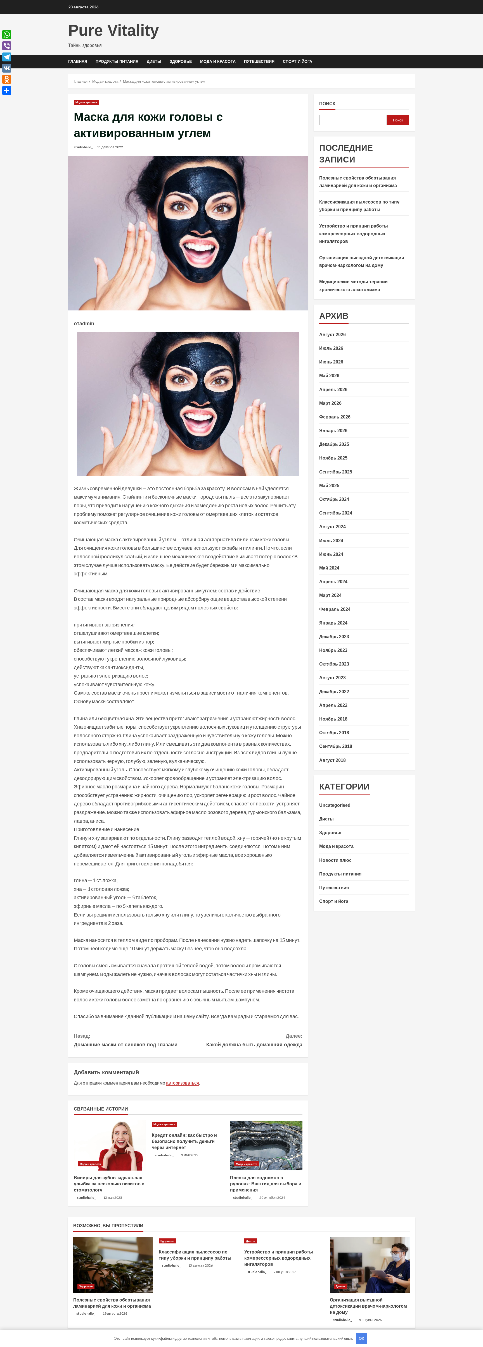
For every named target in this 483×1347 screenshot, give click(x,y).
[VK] (6, 68)
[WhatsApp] (6, 34)
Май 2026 (329, 375)
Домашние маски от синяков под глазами (125, 1040)
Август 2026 (332, 334)
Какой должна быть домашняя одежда (254, 1040)
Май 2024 (329, 567)
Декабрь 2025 (334, 444)
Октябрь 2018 (334, 732)
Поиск (327, 103)
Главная (77, 61)
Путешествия (259, 61)
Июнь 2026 (331, 362)
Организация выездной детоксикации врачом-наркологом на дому (368, 1306)
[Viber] (6, 45)
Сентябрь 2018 (335, 746)
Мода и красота (218, 61)
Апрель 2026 (333, 389)
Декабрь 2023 (334, 636)
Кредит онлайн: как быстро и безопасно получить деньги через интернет (184, 1141)
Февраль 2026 (335, 416)
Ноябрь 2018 (333, 718)
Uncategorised (335, 805)
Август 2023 (332, 677)
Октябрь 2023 (334, 664)
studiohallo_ (83, 147)
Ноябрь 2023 (333, 650)
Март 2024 (330, 595)
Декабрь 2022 (334, 691)
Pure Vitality (113, 30)
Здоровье (181, 61)
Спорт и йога (297, 61)
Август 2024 (332, 526)
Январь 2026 (333, 430)
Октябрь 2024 (334, 499)
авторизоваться (182, 1082)
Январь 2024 (333, 622)
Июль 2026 (331, 348)
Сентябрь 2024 (335, 513)
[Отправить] (6, 90)
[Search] (413, 61)
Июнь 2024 (331, 554)
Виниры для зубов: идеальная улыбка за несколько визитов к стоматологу (109, 1184)
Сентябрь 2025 (335, 471)
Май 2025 (329, 485)
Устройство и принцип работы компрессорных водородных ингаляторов (353, 233)
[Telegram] (6, 57)
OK (361, 1338)
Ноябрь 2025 (333, 458)
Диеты (154, 61)
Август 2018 (332, 760)
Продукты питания (117, 61)
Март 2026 (330, 403)
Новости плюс (335, 860)
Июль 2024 (331, 540)
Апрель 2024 (333, 581)
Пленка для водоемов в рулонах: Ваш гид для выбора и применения (265, 1184)
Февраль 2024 (335, 609)
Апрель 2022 (333, 705)
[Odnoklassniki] (6, 79)
